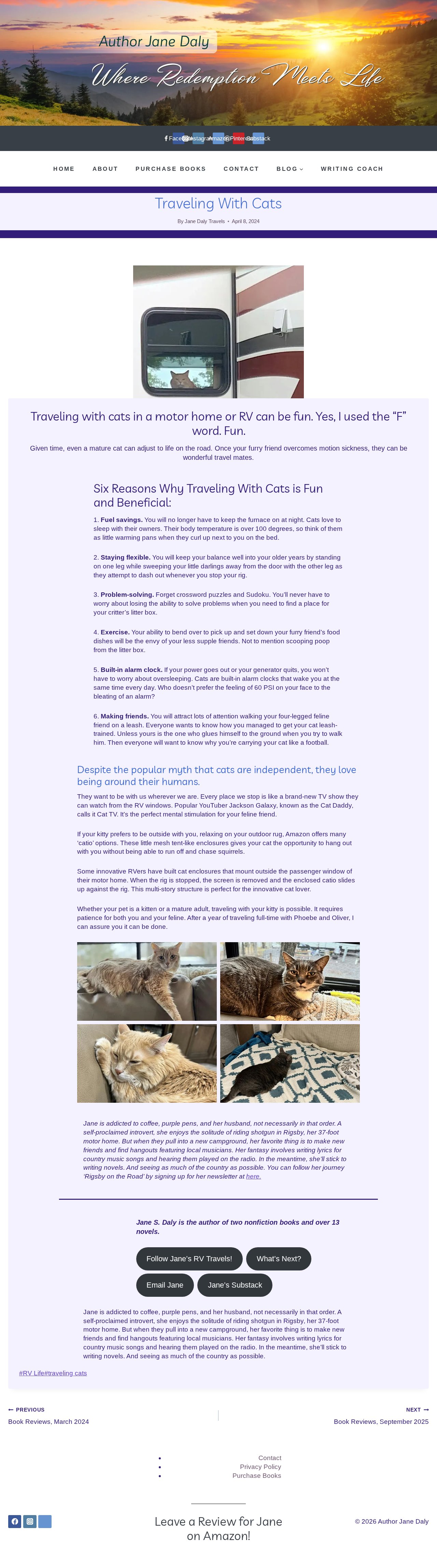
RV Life (31, 1373)
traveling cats (65, 1373)
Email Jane (164, 1285)
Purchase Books (171, 168)
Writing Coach (352, 168)
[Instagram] (29, 1521)
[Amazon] (44, 1521)
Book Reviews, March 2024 (48, 1416)
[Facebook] (14, 1521)
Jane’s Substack (235, 1285)
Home (64, 168)
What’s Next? (279, 1258)
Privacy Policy (260, 1466)
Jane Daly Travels (205, 221)
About (105, 168)
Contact (241, 168)
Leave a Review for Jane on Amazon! (218, 1528)
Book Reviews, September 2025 (381, 1416)
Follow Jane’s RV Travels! (189, 1258)
